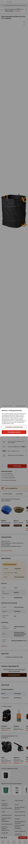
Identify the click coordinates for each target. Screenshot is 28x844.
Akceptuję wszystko (14, 432)
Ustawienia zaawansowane (14, 427)
